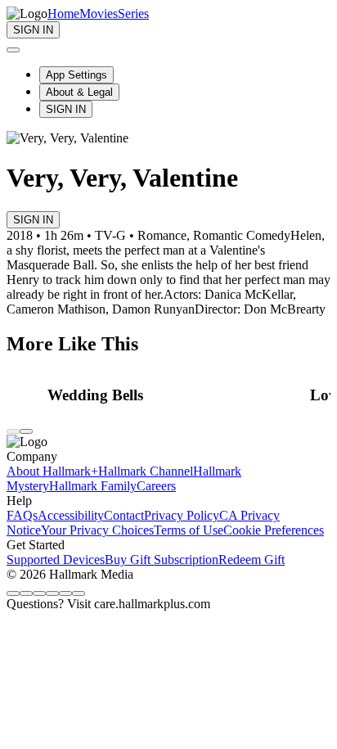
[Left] (13, 431)
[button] (174, 395)
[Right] (26, 431)
